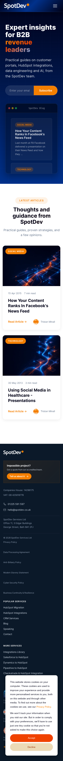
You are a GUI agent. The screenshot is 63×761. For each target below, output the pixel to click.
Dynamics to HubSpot (15, 662)
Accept (31, 738)
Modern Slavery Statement (16, 572)
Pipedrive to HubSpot (15, 667)
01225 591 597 (16, 504)
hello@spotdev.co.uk (19, 509)
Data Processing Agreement (16, 552)
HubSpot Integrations (15, 612)
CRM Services (11, 618)
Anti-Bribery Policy (12, 562)
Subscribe (45, 90)
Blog (5, 623)
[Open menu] (55, 6)
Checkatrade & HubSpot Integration (23, 673)
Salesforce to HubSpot (15, 657)
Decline (31, 747)
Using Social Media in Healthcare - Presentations (29, 395)
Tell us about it (17, 476)
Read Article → (17, 321)
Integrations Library (14, 651)
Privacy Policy (43, 706)
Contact (7, 634)
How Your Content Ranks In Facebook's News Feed (28, 305)
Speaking (8, 628)
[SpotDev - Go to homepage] (16, 6)
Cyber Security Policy (13, 582)
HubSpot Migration (13, 607)
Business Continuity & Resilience (18, 593)
